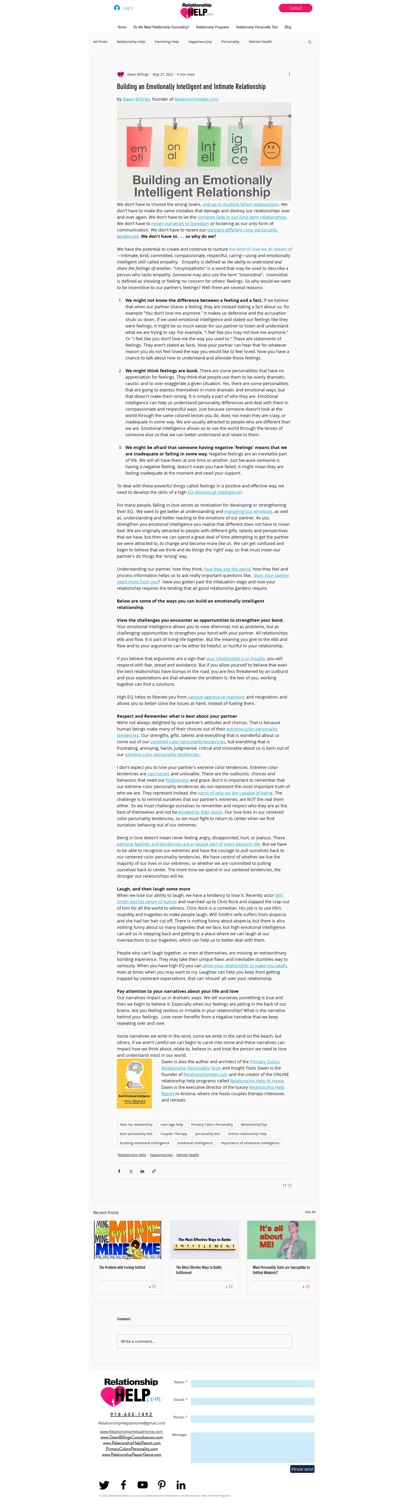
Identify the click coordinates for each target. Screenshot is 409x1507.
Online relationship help (247, 1133)
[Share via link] (154, 1171)
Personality (230, 41)
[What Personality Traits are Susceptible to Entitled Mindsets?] (281, 1240)
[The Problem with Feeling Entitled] (127, 1240)
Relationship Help (131, 41)
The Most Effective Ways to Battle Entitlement (199, 1270)
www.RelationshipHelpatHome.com (131, 1431)
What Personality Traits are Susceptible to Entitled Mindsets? (281, 1270)
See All (310, 1212)
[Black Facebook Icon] (123, 1485)
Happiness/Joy (200, 41)
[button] (309, 42)
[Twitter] (104, 1485)
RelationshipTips (254, 1124)
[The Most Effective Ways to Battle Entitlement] (204, 1240)
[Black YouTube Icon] (142, 1485)
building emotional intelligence (144, 1143)
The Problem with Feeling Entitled (122, 1267)
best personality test (136, 1133)
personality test (207, 1133)
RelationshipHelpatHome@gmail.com (131, 1423)
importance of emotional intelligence (250, 1143)
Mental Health (260, 41)
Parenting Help (167, 41)
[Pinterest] (162, 1485)
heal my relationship (136, 1124)
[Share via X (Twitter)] (131, 1171)
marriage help (172, 1124)
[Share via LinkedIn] (142, 1171)
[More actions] (289, 74)
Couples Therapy (173, 1133)
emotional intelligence (195, 1143)
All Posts (100, 41)
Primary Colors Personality (212, 1124)
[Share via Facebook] (119, 1171)
